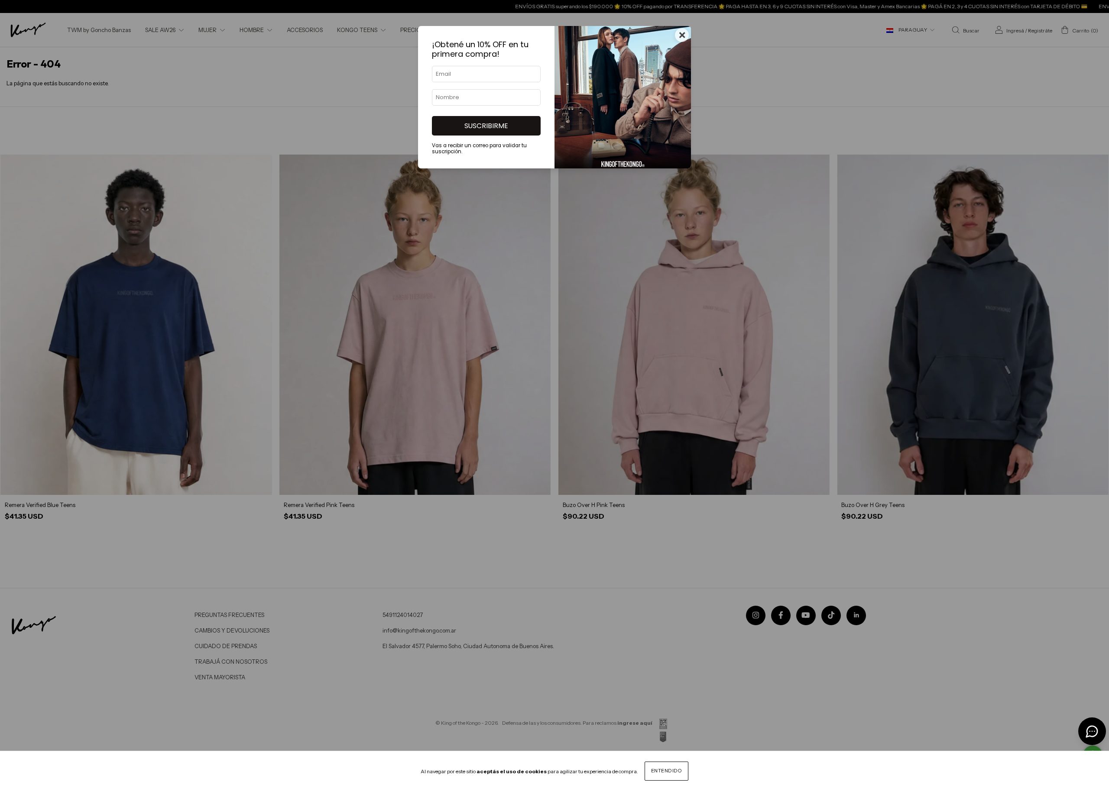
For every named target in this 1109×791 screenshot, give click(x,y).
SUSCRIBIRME (486, 125)
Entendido (666, 771)
